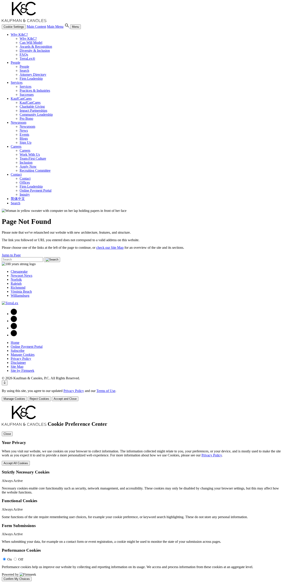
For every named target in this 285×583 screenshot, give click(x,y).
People (15, 62)
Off (20, 559)
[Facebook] (14, 314)
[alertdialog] (142, 493)
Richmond (18, 287)
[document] (142, 493)
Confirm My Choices (17, 579)
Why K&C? (19, 34)
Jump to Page (11, 255)
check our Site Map (110, 247)
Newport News (21, 275)
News (24, 130)
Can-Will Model (31, 42)
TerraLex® (27, 58)
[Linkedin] (14, 321)
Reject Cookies (39, 398)
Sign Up (25, 142)
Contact (16, 174)
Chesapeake (19, 271)
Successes (27, 94)
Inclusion (26, 162)
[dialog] (142, 395)
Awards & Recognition (36, 46)
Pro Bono (26, 118)
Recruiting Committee (35, 170)
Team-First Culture (33, 158)
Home (15, 342)
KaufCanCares (21, 98)
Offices (25, 182)
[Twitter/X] (14, 328)
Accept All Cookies (16, 463)
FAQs (24, 54)
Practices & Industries (35, 90)
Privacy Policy (21, 358)
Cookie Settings (14, 26)
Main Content (36, 26)
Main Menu (55, 26)
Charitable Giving (32, 106)
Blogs (24, 138)
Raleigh (16, 283)
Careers (16, 146)
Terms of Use (105, 391)
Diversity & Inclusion (35, 50)
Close (7, 434)
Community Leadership (36, 114)
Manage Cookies (23, 354)
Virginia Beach (21, 291)
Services (16, 82)
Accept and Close (65, 398)
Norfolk (16, 279)
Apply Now (28, 166)
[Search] (67, 26)
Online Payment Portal (35, 190)
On (9, 559)
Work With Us (30, 154)
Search (24, 70)
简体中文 (18, 199)
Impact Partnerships (33, 110)
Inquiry (25, 194)
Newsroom (18, 122)
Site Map (17, 366)
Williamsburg (20, 295)
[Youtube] (14, 335)
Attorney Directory (33, 74)
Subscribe (17, 350)
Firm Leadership (31, 78)
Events (24, 134)
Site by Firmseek (22, 370)
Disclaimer (18, 362)
